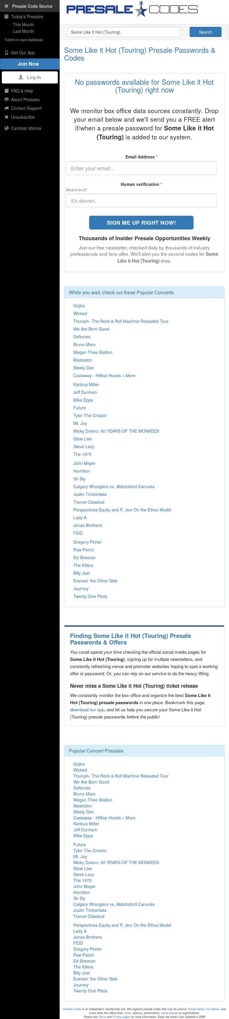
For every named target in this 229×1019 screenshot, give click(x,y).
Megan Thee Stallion (92, 352)
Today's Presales (26, 16)
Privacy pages (121, 1017)
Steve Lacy (83, 446)
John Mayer (84, 463)
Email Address (141, 157)
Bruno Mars (84, 344)
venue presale (169, 1013)
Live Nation (212, 1009)
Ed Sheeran (84, 557)
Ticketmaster (196, 1009)
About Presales (24, 99)
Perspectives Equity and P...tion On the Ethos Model (122, 510)
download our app (87, 709)
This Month (23, 24)
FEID (78, 533)
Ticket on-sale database (23, 39)
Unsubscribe (22, 117)
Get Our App (22, 53)
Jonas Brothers (87, 525)
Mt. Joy (80, 423)
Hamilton (81, 471)
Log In (32, 77)
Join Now (30, 63)
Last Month (23, 31)
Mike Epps (83, 400)
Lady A (79, 517)
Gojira (79, 306)
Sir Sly (79, 479)
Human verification (141, 184)
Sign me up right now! (141, 222)
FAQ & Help (21, 91)
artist (128, 1013)
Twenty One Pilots (90, 596)
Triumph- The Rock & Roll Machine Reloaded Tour (120, 321)
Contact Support (25, 108)
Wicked (80, 313)
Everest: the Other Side (95, 581)
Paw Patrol (83, 550)
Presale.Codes (72, 1009)
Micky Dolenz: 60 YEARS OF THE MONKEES (116, 431)
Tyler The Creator (90, 415)
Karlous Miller (86, 384)
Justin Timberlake (90, 494)
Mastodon (82, 360)
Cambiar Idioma (25, 128)
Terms (102, 1017)
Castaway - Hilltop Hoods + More (104, 375)
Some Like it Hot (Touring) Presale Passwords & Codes (140, 53)
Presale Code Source (30, 6)
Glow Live (82, 439)
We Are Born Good (91, 329)
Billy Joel (81, 573)
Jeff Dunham (85, 392)
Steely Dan (83, 368)
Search (205, 32)
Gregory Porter (87, 542)
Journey (81, 588)
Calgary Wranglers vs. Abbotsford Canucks (113, 486)
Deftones (81, 337)
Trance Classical (88, 502)
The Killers (83, 565)
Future (79, 408)
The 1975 (82, 454)
